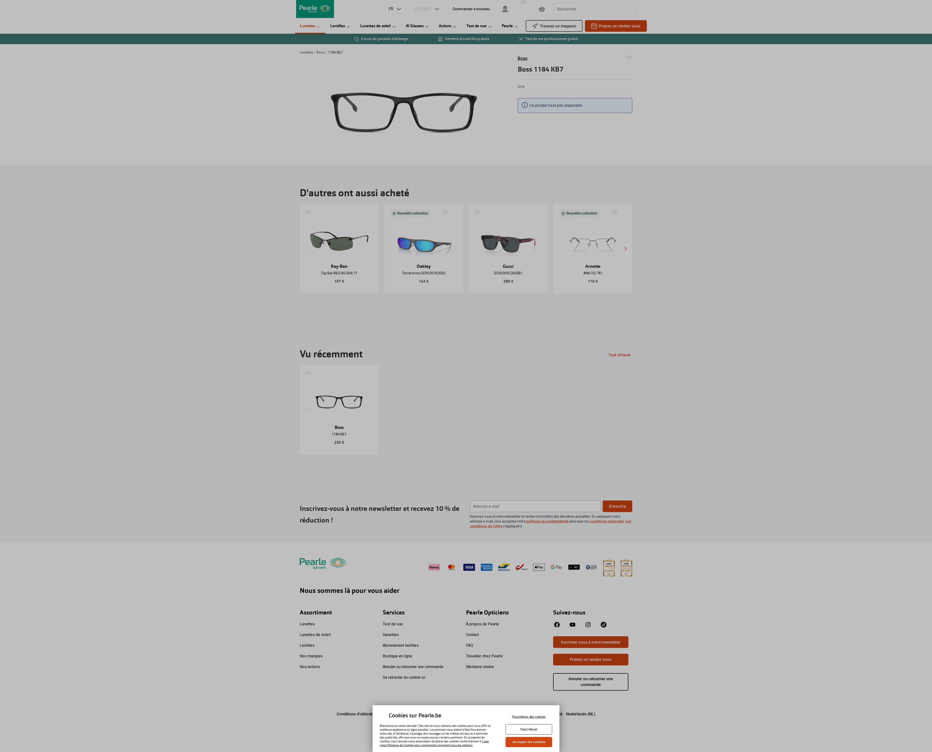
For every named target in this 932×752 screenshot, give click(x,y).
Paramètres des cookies (529, 717)
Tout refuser (529, 729)
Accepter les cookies (529, 742)
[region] (466, 728)
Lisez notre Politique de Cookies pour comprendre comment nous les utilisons (434, 743)
